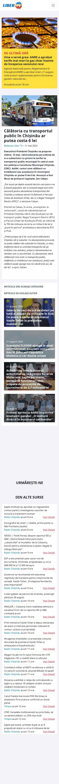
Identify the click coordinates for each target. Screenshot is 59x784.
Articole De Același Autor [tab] (20, 293)
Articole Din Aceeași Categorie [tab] (23, 286)
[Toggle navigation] (53, 5)
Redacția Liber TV (13, 145)
